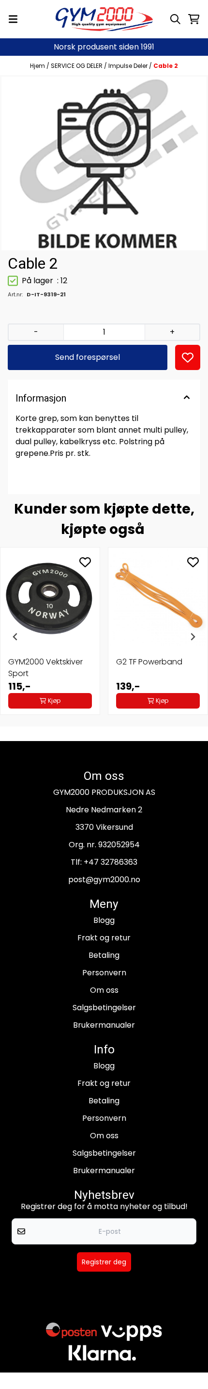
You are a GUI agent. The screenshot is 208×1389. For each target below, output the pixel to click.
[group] (50, 637)
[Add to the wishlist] (85, 562)
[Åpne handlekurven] (193, 19)
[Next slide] (192, 637)
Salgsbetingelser (104, 1007)
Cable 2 (165, 66)
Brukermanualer (104, 1025)
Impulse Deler (128, 66)
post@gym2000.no (104, 879)
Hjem (38, 66)
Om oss (104, 990)
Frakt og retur (104, 937)
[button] (187, 357)
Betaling (104, 955)
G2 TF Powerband (149, 661)
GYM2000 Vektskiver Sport (45, 667)
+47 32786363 (110, 862)
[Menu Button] (13, 19)
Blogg (104, 920)
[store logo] (104, 19)
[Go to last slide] (15, 637)
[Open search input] (175, 19)
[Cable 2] (104, 163)
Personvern (104, 972)
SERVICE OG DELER (77, 66)
